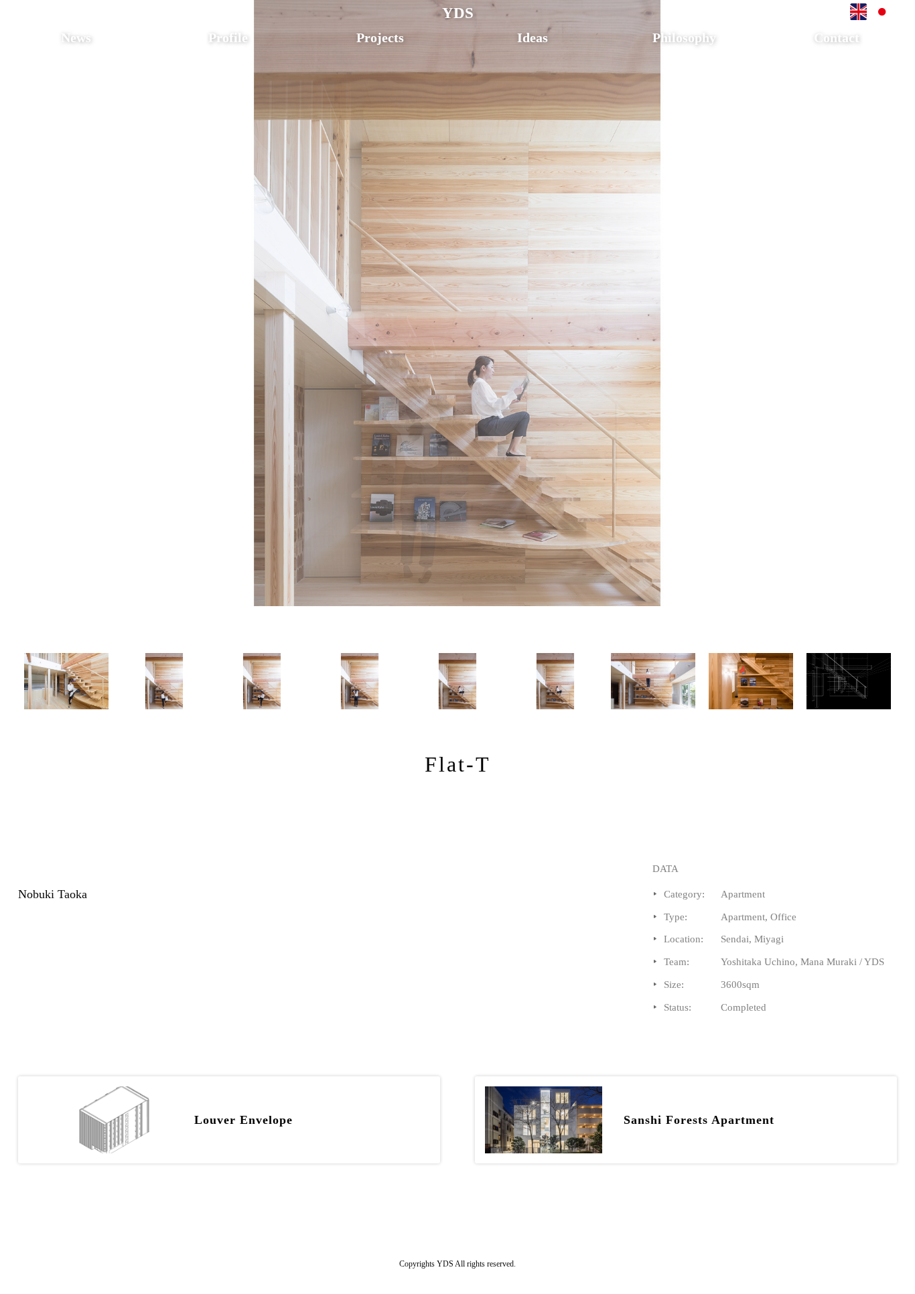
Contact (836, 37)
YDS (458, 13)
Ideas (532, 37)
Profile (228, 37)
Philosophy (684, 37)
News (76, 37)
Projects (380, 37)
